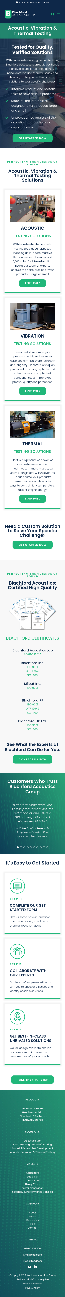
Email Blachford (32, 1255)
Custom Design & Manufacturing (32, 1144)
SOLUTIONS (32, 1132)
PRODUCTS (32, 1099)
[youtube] (29, 1266)
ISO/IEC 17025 (32, 654)
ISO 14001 (32, 675)
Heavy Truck (32, 1184)
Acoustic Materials (33, 1108)
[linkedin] (35, 1266)
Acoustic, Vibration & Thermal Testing (32, 1152)
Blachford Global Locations (33, 2)
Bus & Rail (32, 1176)
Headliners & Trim (32, 1112)
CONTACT (32, 1239)
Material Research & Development (32, 1148)
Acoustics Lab (32, 1140)
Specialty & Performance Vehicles (32, 1192)
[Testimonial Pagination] (18, 847)
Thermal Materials (32, 1120)
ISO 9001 (32, 667)
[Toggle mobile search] (52, 14)
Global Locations (32, 1261)
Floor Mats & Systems (32, 1116)
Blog (32, 1224)
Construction (32, 1180)
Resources (32, 1220)
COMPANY (32, 1203)
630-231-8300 (32, 1248)
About (32, 1212)
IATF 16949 (32, 671)
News (32, 1216)
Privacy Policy (32, 1287)
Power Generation (32, 1188)
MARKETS (32, 1164)
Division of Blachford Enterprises (32, 1279)
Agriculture (32, 1173)
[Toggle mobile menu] (58, 14)
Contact (32, 1228)
